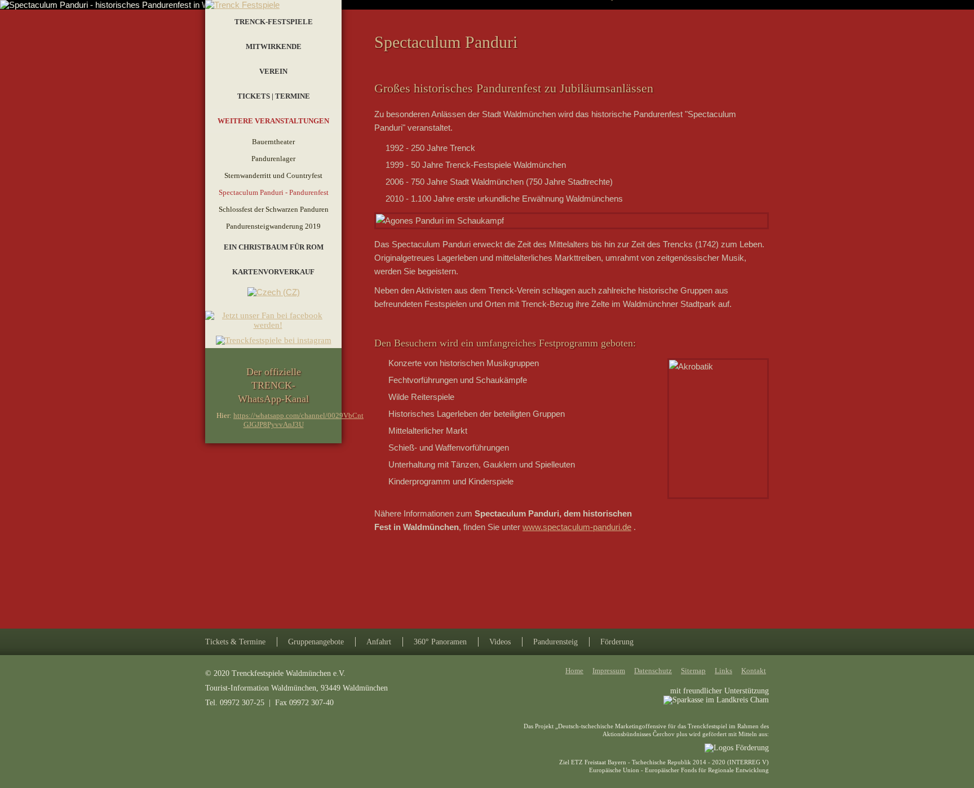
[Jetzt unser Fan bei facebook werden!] (273, 330)
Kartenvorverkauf (273, 272)
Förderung (617, 642)
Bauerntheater (273, 141)
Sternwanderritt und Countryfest (273, 175)
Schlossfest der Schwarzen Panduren (274, 209)
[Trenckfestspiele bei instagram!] (273, 340)
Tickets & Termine (235, 642)
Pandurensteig (555, 642)
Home (574, 670)
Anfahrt (378, 642)
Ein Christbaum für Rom (274, 247)
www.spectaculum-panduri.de (577, 527)
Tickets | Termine (273, 96)
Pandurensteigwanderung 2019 (273, 226)
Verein (273, 71)
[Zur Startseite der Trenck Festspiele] (242, 5)
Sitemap (693, 670)
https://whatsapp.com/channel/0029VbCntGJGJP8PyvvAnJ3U (298, 420)
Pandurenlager (273, 158)
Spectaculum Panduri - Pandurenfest (274, 192)
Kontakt (753, 670)
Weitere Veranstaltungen (273, 121)
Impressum (608, 670)
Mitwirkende (274, 46)
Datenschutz (653, 670)
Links (723, 670)
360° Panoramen (440, 642)
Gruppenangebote (316, 642)
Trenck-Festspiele (273, 21)
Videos (500, 642)
